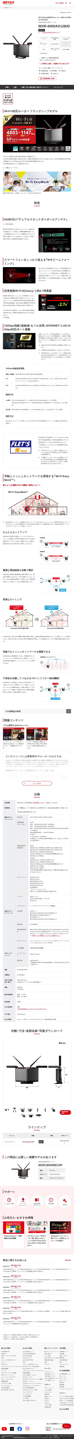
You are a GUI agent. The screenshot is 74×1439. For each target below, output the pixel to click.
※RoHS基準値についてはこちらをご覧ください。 (32, 1009)
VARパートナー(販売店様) (66, 1400)
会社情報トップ (64, 1351)
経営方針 (62, 1382)
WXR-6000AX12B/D (28, 1142)
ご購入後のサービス (50, 1376)
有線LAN (3, 1353)
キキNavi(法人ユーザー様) (66, 1403)
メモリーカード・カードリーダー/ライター (12, 1366)
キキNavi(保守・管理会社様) (67, 1405)
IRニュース (62, 1376)
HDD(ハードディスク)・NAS (8, 1356)
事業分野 (62, 1358)
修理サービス (48, 1396)
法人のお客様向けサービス (51, 1378)
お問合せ (47, 1398)
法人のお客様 (64, 1409)
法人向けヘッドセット (28, 1381)
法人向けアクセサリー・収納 (30, 1390)
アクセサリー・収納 (6, 1383)
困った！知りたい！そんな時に (52, 1358)
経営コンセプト (64, 1356)
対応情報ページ (38, 803)
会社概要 (62, 1353)
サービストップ (49, 1372)
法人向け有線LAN (27, 1356)
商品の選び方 (48, 1353)
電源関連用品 (4, 1381)
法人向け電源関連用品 (28, 1388)
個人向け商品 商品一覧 (7, 1390)
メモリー (3, 1362)
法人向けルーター (27, 1358)
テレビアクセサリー (6, 1385)
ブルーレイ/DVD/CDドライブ (8, 1360)
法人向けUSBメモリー (28, 1368)
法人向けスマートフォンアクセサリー (32, 1383)
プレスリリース (64, 1364)
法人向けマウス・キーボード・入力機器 (32, 1379)
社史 (61, 1362)
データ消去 (26, 1398)
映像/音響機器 (4, 1368)
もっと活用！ (48, 1356)
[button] (65, 1112)
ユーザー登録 (48, 1405)
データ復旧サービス (50, 1380)
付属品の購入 (48, 1407)
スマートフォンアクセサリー (8, 1377)
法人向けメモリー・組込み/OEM (31, 1366)
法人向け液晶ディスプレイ (30, 1375)
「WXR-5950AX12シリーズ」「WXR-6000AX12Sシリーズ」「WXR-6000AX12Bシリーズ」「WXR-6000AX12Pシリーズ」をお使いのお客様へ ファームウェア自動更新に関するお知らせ (37, 1270)
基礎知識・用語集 (49, 1360)
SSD (2, 1358)
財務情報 (62, 1384)
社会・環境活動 (63, 1360)
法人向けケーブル (27, 1377)
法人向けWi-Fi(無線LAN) (29, 1353)
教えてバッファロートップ (51, 1351)
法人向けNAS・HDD (28, 1360)
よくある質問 (48, 1390)
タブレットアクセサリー (7, 1379)
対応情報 (47, 1394)
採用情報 (62, 1366)
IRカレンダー (63, 1380)
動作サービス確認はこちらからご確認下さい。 (46, 935)
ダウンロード (48, 1392)
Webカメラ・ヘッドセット (8, 1375)
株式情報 (62, 1387)
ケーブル (3, 1370)
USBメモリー (4, 1364)
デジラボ (47, 1364)
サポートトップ (49, 1388)
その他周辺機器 (5, 1388)
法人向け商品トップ (28, 1351)
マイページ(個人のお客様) (66, 1396)
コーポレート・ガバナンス (66, 1389)
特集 (46, 1362)
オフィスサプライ (27, 1394)
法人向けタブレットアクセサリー (31, 1385)
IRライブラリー (64, 1378)
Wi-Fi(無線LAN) (5, 1351)
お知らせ (47, 1403)
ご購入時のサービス (50, 1374)
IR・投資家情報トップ (65, 1374)
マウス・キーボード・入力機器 (8, 1373)
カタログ (47, 1400)
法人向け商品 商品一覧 (29, 1400)
